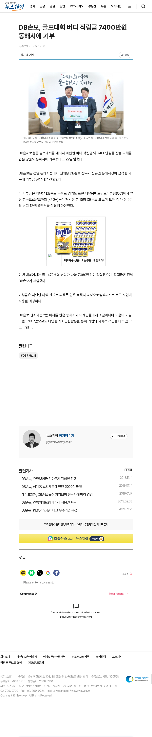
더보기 (129, 470)
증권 (52, 6)
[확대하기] (76, 75)
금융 (42, 6)
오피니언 (116, 6)
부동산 (92, 6)
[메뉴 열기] (129, 6)
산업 (62, 6)
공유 (126, 55)
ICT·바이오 (77, 6)
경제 (32, 6)
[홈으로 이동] (14, 6)
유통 (103, 6)
